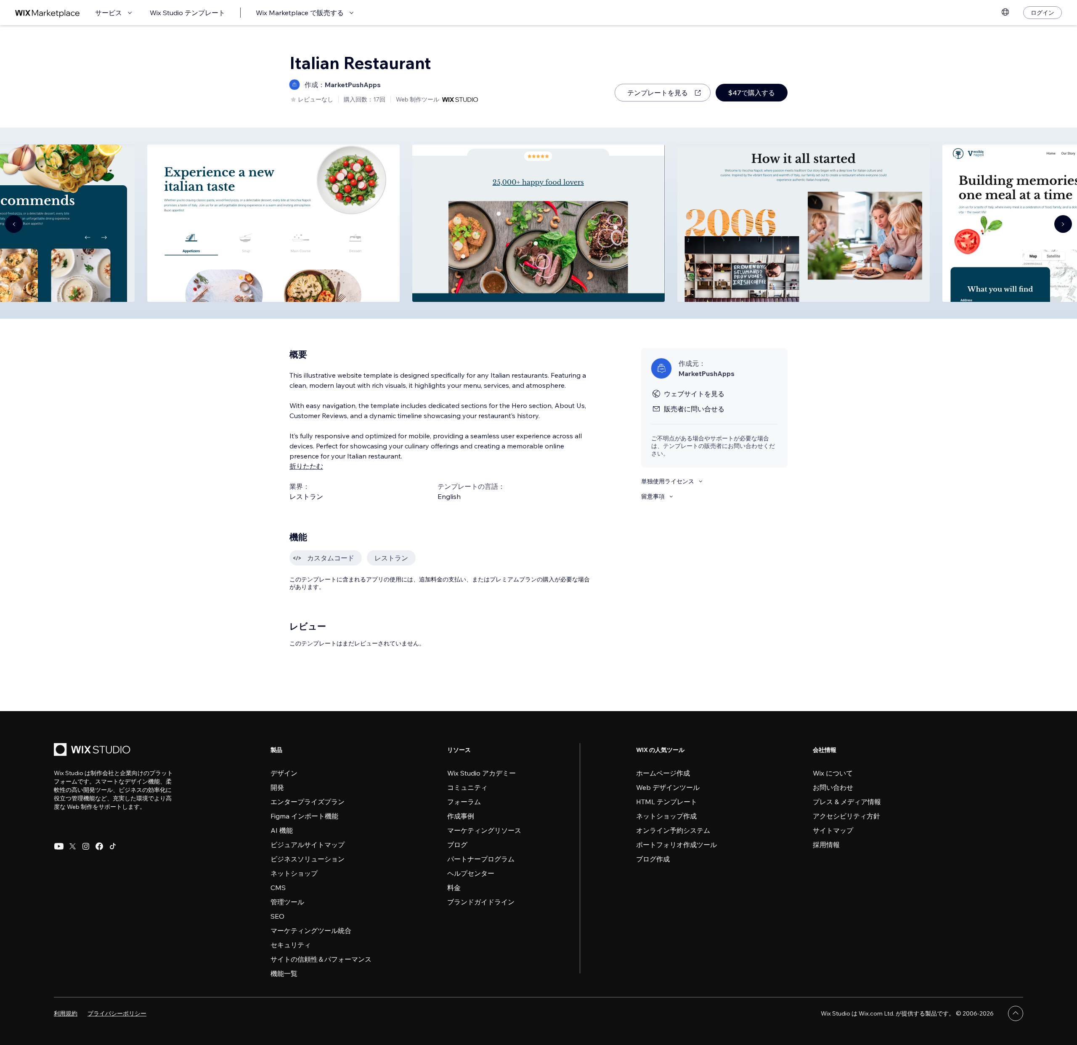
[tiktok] (113, 846)
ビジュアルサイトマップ (308, 844)
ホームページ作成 (663, 773)
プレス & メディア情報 (847, 801)
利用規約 (65, 1013)
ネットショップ (294, 873)
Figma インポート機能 (304, 816)
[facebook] (99, 846)
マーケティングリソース (484, 830)
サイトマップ (833, 830)
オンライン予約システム (673, 830)
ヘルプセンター (470, 873)
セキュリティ (291, 945)
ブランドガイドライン (481, 902)
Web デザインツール (668, 787)
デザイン (284, 773)
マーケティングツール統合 (311, 930)
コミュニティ (467, 787)
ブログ (457, 844)
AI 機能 (282, 830)
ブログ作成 (653, 859)
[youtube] (59, 846)
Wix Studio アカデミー (481, 773)
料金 (454, 887)
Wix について (833, 773)
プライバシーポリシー (117, 1013)
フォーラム (464, 801)
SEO (277, 916)
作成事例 (460, 816)
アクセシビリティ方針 (846, 816)
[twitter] (72, 846)
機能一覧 (284, 973)
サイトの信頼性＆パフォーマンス (321, 959)
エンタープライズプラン (308, 801)
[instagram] (86, 846)
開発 (277, 787)
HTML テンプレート (666, 801)
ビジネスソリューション (308, 859)
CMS (278, 887)
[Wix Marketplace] (47, 13)
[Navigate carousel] (14, 224)
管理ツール (287, 902)
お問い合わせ (833, 787)
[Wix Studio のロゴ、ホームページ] (93, 750)
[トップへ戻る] (1015, 1013)
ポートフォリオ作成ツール (676, 844)
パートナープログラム (481, 859)
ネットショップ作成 (666, 816)
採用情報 (826, 844)
